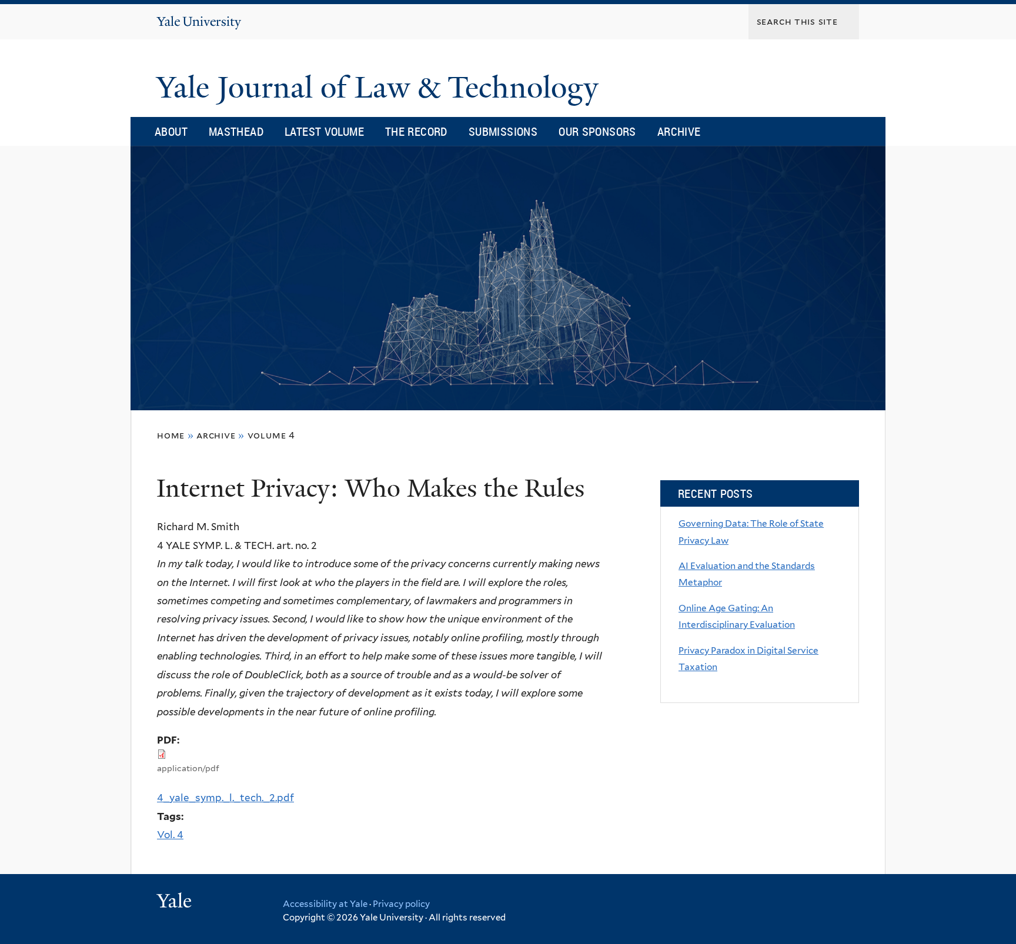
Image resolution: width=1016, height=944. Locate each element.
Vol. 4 (170, 835)
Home (171, 435)
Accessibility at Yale (325, 904)
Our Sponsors (597, 131)
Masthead (236, 131)
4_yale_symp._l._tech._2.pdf (225, 798)
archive (216, 435)
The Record (416, 131)
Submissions (503, 131)
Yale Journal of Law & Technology (381, 87)
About (171, 131)
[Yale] (176, 902)
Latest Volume (324, 131)
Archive (679, 131)
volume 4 (271, 435)
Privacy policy (401, 904)
